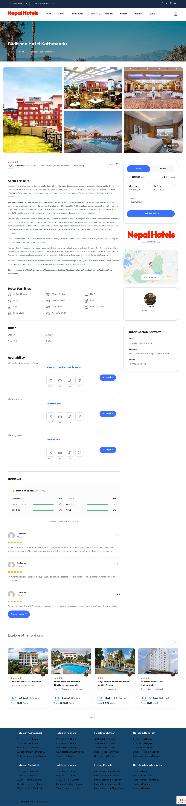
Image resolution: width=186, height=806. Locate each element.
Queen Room (53, 404)
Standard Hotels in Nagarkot (147, 756)
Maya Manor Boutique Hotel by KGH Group (113, 684)
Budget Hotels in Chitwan (106, 751)
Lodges (123, 14)
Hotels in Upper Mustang (145, 779)
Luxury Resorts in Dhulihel (107, 784)
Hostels (139, 14)
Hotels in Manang (141, 784)
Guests (133, 199)
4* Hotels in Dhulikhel (27, 775)
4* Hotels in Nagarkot (143, 743)
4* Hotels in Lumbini (65, 775)
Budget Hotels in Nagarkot (146, 751)
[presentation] (168, 642)
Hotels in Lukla (140, 771)
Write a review (18, 614)
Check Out (157, 186)
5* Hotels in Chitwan (104, 739)
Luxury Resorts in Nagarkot (107, 779)
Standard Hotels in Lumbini (69, 784)
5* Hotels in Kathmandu (28, 739)
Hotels (94, 14)
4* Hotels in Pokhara (66, 743)
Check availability (151, 214)
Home (48, 14)
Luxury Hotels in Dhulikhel (29, 779)
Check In (133, 186)
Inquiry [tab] (163, 169)
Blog (152, 14)
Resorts (109, 14)
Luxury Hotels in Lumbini (67, 779)
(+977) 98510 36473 (20, 3)
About (61, 14)
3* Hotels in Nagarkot (143, 747)
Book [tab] (138, 169)
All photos (172, 146)
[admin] (42, 674)
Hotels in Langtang (142, 788)
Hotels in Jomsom (142, 775)
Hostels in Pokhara (65, 756)
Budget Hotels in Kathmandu (31, 751)
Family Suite (53, 440)
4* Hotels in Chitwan (104, 743)
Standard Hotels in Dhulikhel (31, 784)
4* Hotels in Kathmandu (28, 743)
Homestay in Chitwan (104, 756)
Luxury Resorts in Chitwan (107, 775)
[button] (175, 14)
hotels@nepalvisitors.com (44, 3)
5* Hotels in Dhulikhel (27, 771)
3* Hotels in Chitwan (104, 747)
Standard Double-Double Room (63, 368)
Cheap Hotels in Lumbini (67, 788)
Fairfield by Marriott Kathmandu (152, 684)
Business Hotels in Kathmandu (31, 756)
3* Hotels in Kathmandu (28, 747)
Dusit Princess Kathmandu (26, 682)
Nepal (21, 52)
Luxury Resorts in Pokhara (107, 771)
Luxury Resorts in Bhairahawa (109, 788)
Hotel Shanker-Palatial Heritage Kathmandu (67, 684)
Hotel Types (77, 14)
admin (151, 307)
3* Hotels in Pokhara (66, 747)
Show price (108, 377)
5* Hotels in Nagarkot (143, 739)
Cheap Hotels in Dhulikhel (29, 788)
